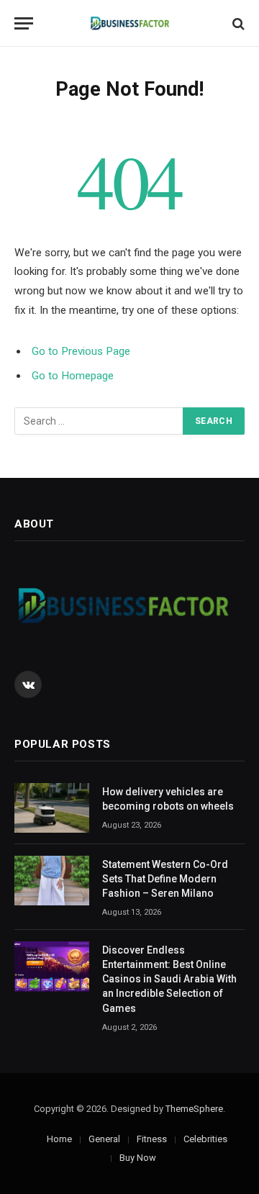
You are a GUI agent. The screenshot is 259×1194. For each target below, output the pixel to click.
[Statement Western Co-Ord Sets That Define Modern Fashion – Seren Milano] (51, 880)
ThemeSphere (194, 1108)
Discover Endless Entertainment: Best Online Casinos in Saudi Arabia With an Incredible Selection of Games (169, 978)
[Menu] (23, 23)
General (104, 1139)
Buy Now (137, 1157)
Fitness (152, 1139)
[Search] (237, 23)
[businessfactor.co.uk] (130, 23)
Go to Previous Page (81, 351)
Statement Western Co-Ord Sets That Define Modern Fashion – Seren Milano (165, 879)
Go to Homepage (73, 375)
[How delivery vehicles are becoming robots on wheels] (51, 808)
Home (59, 1139)
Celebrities (205, 1139)
